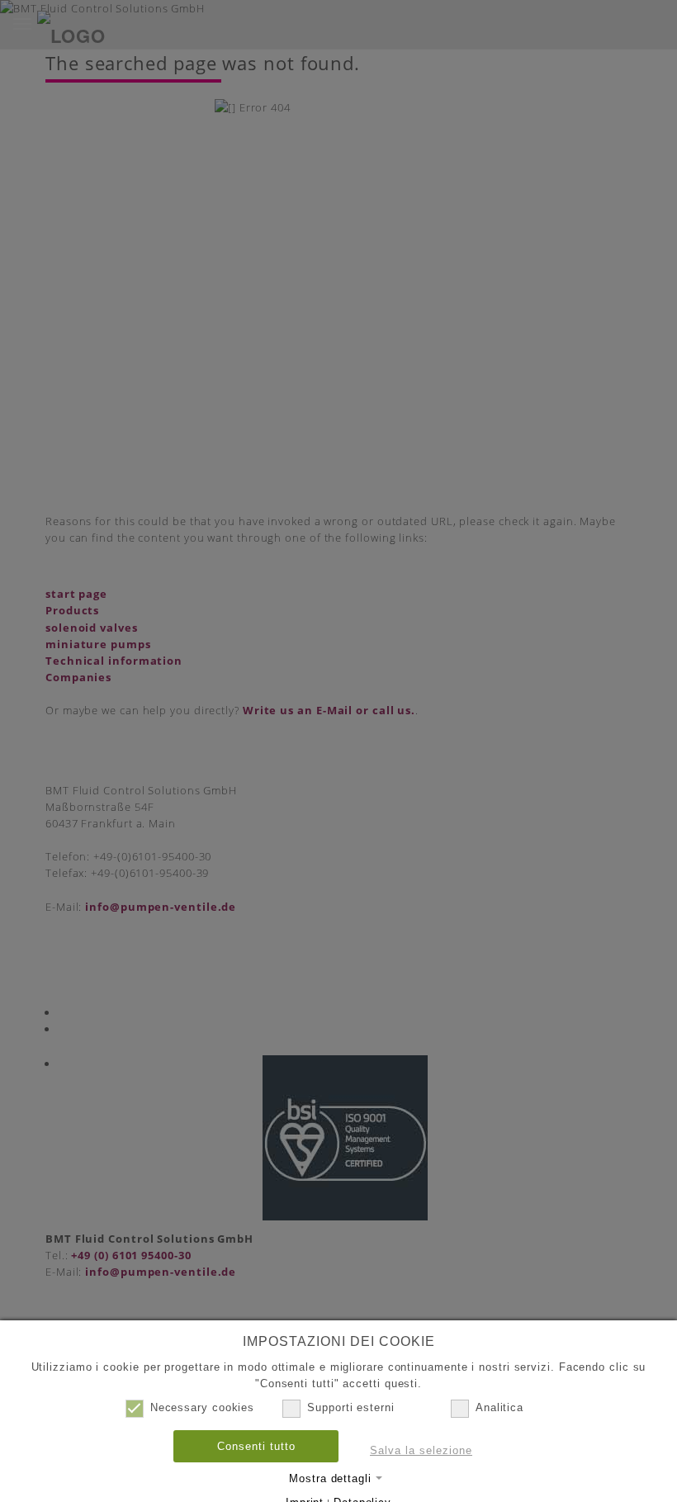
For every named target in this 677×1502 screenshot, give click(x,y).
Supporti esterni (351, 1407)
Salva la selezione (421, 1450)
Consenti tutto (256, 1446)
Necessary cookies (202, 1407)
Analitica (499, 1407)
